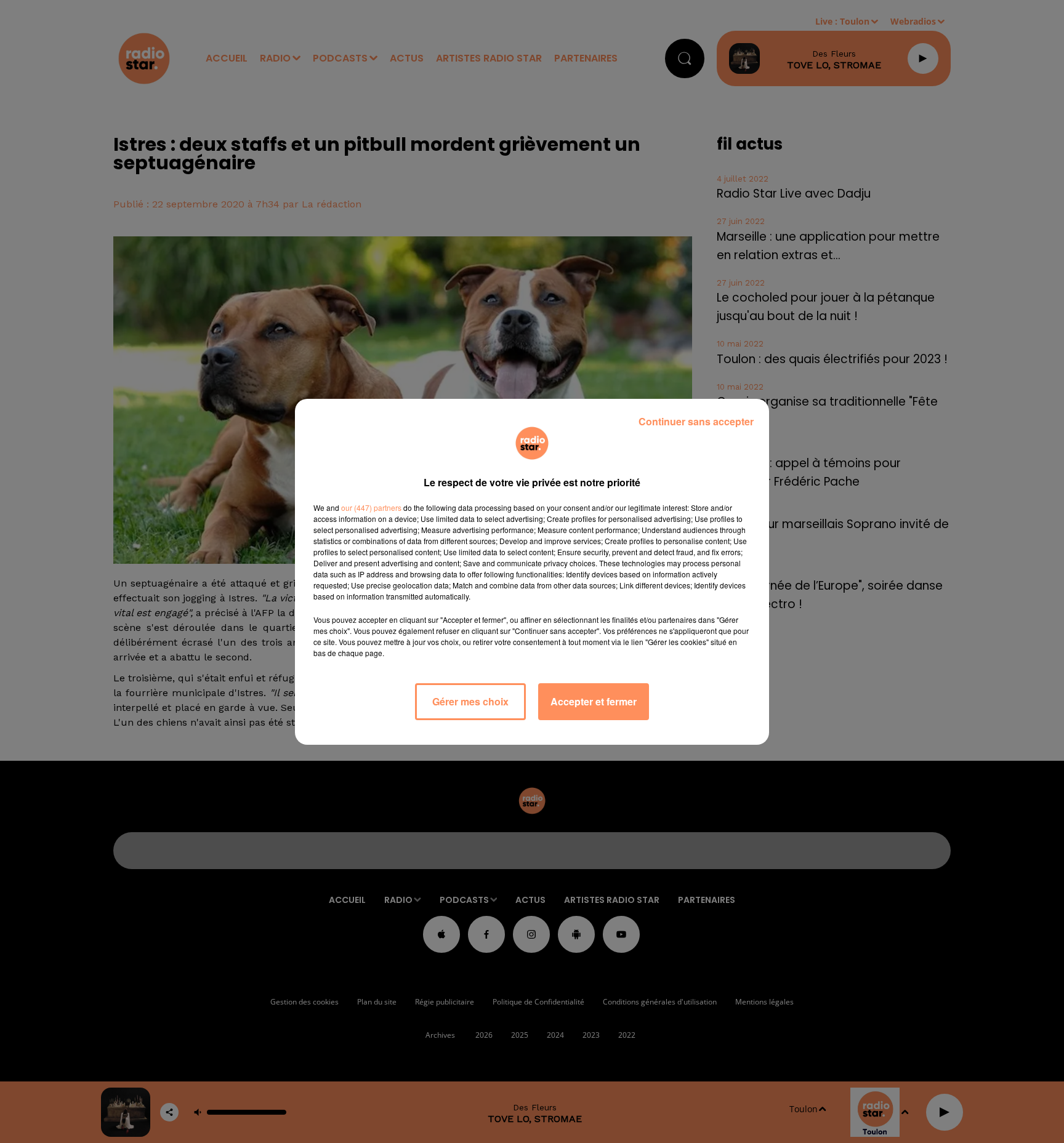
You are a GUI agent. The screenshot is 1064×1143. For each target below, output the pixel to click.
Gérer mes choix (470, 701)
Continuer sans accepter (696, 421)
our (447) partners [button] (371, 507)
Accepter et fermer (593, 701)
